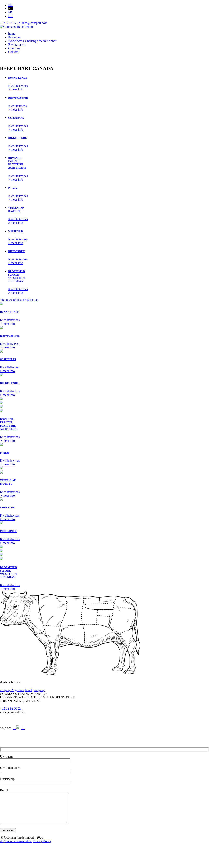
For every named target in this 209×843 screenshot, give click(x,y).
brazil (28, 690)
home (11, 33)
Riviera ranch (17, 44)
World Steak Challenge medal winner (32, 41)
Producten (14, 37)
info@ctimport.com (34, 23)
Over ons (14, 48)
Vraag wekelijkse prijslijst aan (19, 299)
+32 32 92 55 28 (10, 23)
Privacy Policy (42, 841)
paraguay (39, 690)
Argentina (17, 690)
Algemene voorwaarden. (16, 841)
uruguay (5, 690)
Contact (13, 52)
